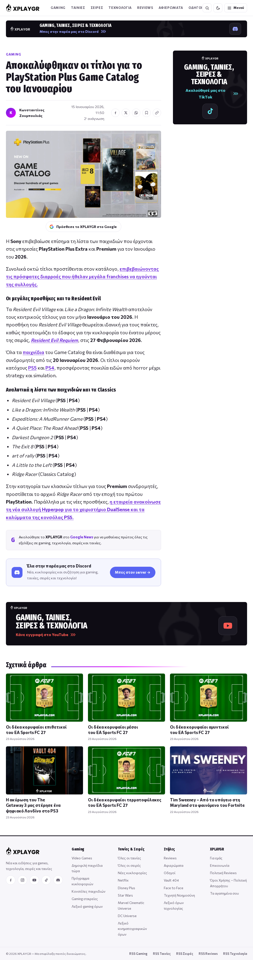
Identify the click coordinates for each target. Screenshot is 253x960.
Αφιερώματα (173, 865)
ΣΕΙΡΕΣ (97, 8)
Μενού (238, 8)
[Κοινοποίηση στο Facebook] (115, 113)
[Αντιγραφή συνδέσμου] (157, 113)
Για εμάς (216, 858)
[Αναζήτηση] (207, 7)
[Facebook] (10, 880)
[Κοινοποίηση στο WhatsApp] (136, 113)
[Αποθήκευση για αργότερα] (146, 113)
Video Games (82, 858)
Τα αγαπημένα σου (224, 893)
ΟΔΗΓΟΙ (195, 8)
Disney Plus (126, 888)
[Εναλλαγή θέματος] (217, 7)
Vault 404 (171, 880)
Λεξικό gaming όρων (87, 906)
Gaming (58, 8)
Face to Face (173, 888)
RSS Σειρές (184, 954)
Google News (81, 537)
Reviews (145, 8)
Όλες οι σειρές (129, 865)
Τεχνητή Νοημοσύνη (179, 895)
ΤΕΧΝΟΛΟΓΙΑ (120, 8)
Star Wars (125, 895)
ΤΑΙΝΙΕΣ (78, 8)
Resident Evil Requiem (54, 340)
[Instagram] (22, 880)
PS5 (32, 368)
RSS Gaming (138, 954)
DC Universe (127, 916)
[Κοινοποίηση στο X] (126, 113)
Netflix (123, 880)
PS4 (49, 368)
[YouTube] (34, 880)
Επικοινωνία (219, 865)
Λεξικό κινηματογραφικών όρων (132, 928)
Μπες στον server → (132, 572)
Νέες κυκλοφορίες (132, 873)
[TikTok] (46, 880)
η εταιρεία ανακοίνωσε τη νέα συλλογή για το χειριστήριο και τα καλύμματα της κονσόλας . (83, 509)
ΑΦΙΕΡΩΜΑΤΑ (171, 8)
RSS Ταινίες (162, 954)
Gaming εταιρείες (85, 899)
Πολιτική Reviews (223, 873)
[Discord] (58, 880)
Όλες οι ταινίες (129, 858)
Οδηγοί (169, 873)
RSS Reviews (208, 954)
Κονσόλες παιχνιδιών (88, 891)
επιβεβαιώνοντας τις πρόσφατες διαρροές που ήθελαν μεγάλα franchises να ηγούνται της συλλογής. (82, 276)
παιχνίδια (33, 352)
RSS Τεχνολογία (235, 954)
